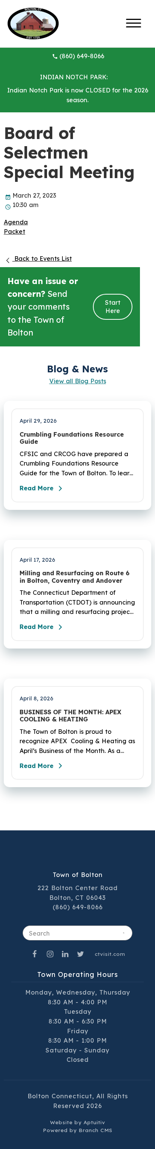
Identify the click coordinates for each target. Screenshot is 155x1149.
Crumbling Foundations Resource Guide (72, 438)
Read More (36, 488)
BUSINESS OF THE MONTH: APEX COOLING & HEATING (70, 716)
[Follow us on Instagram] (50, 954)
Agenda (16, 222)
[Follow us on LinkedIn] (65, 954)
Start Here (112, 307)
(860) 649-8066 (81, 56)
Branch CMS (95, 1130)
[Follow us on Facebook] (35, 954)
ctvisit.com (110, 954)
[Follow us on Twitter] (80, 954)
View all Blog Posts (77, 381)
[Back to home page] (33, 23)
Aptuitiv (94, 1122)
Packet (14, 231)
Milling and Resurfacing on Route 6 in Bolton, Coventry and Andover (74, 577)
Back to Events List (42, 258)
